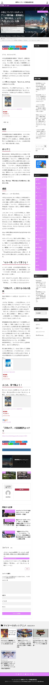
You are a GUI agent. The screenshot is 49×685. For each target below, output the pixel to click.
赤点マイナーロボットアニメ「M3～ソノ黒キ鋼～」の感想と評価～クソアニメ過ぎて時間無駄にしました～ (23, 523)
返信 (27, 568)
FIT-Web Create (26, 681)
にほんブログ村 (6, 422)
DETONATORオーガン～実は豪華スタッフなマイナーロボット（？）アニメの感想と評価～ (40, 643)
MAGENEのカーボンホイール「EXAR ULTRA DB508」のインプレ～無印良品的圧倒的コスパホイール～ (41, 87)
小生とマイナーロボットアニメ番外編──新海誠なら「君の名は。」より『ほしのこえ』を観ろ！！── (22, 40)
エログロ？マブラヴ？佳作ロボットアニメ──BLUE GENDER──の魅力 (23, 512)
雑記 (38, 269)
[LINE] (10, 49)
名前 (4, 595)
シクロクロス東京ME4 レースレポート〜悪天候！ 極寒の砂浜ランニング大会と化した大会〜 (41, 108)
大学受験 (39, 247)
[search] (45, 146)
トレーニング (40, 208)
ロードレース (40, 235)
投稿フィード (39, 328)
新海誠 (18, 30)
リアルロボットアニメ (8, 30)
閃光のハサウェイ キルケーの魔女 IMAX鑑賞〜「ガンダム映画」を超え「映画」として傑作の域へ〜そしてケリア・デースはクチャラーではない (41, 120)
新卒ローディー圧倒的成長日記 (24, 2)
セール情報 (39, 204)
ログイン (38, 324)
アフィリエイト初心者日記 (41, 187)
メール (4, 601)
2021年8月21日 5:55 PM (10, 558)
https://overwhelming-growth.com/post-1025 (14, 436)
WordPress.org (39, 335)
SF (3, 30)
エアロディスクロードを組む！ (41, 200)
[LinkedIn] (16, 49)
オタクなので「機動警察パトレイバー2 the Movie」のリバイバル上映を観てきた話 (8, 642)
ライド (38, 224)
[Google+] (18, 47)
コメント (5, 580)
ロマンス (15, 30)
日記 (38, 254)
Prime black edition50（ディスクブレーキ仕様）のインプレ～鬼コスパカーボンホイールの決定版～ (41, 284)
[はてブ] (24, 47)
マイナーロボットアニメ (8, 29)
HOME (3, 38)
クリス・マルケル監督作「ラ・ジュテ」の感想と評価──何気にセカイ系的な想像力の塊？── (16, 554)
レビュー (39, 231)
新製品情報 (39, 251)
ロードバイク (38, 148)
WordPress (41, 681)
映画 (38, 258)
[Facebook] (5, 47)
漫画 (38, 265)
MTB (43, 148)
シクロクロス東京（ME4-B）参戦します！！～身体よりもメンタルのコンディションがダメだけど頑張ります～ (41, 133)
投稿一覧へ (21, 489)
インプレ (39, 195)
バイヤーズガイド (41, 211)
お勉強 (38, 183)
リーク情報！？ (41, 227)
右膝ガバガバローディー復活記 (41, 239)
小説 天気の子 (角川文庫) (9, 372)
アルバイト (39, 192)
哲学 (38, 243)
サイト (3, 606)
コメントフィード (40, 331)
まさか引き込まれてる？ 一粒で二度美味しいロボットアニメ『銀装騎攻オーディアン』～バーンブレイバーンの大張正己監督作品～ (8, 665)
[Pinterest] (23, 49)
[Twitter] (12, 47)
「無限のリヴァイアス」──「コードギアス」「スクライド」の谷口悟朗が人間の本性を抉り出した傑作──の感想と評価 (23, 535)
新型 (36, 150)
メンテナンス (40, 220)
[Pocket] (5, 49)
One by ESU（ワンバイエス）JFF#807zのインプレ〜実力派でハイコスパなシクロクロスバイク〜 (41, 98)
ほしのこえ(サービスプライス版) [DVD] (12, 109)
